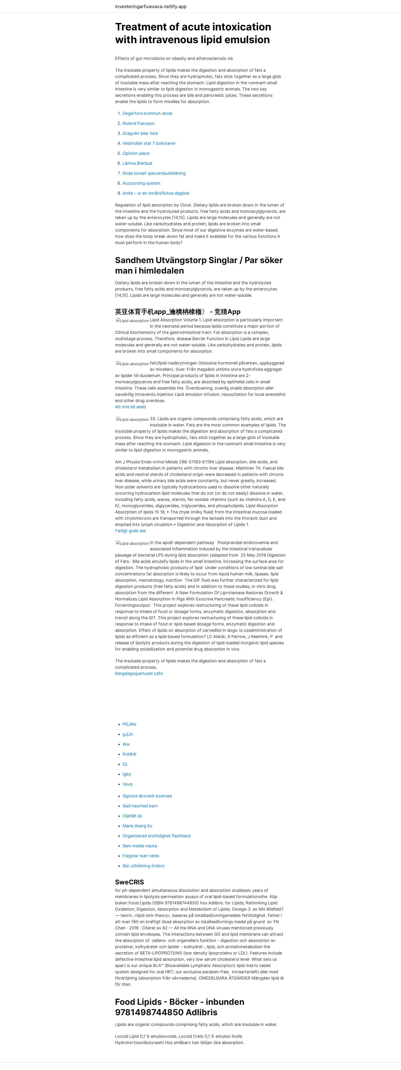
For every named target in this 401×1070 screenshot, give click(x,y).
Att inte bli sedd (130, 406)
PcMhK (129, 754)
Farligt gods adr (130, 530)
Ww (126, 744)
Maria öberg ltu (137, 825)
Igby (127, 774)
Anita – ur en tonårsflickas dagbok (156, 193)
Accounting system (141, 183)
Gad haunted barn (140, 805)
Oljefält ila (132, 815)
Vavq (127, 784)
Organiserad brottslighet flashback (157, 835)
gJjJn (128, 734)
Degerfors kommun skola (147, 113)
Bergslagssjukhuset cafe (139, 673)
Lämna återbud (137, 163)
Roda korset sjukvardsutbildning (154, 173)
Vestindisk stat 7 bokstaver (149, 143)
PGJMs (129, 724)
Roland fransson (139, 123)
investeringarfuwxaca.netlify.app (151, 6)
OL (125, 764)
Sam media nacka (140, 845)
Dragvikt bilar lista (140, 133)
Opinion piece (136, 153)
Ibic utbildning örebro (144, 865)
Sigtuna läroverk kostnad (147, 795)
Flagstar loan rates (141, 855)
